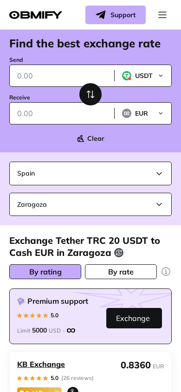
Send (16, 59)
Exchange (133, 318)
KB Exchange (41, 364)
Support (123, 15)
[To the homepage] (35, 15)
